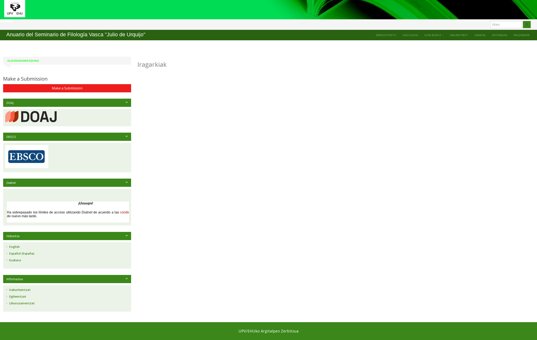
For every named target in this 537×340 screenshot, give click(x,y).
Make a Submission (67, 88)
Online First (459, 35)
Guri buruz (433, 35)
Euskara (14, 260)
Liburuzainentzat (21, 303)
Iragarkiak (522, 35)
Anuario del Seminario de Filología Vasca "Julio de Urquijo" (75, 34)
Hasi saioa (410, 35)
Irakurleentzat (19, 290)
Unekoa (480, 35)
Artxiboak (499, 35)
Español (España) (21, 253)
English (14, 247)
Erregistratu (386, 35)
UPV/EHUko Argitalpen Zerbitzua (268, 330)
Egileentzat (17, 296)
